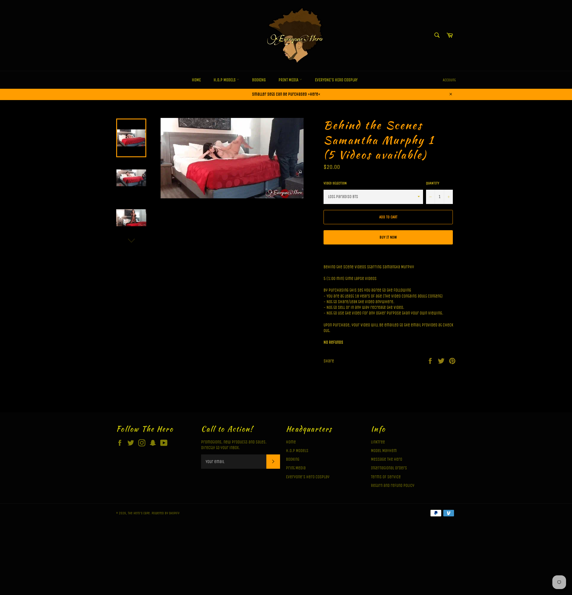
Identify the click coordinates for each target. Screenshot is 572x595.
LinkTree (378, 442)
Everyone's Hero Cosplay (336, 79)
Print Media (289, 79)
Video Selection (335, 183)
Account (449, 80)
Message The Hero (386, 459)
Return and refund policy (392, 485)
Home (196, 79)
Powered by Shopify (165, 513)
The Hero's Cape (139, 513)
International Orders (389, 468)
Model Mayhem (384, 450)
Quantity (432, 183)
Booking (259, 79)
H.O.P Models (225, 79)
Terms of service (386, 476)
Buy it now (388, 237)
